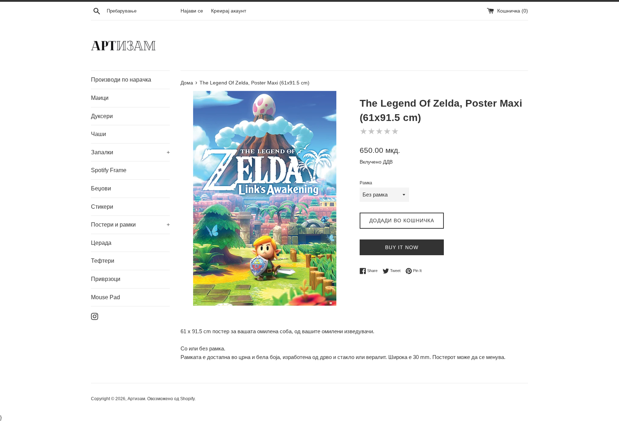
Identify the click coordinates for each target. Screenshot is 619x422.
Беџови (101, 188)
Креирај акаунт (228, 11)
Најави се (192, 11)
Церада (101, 243)
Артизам (136, 398)
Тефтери (102, 261)
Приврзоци (105, 279)
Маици (100, 98)
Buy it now (401, 247)
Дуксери (102, 116)
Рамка (366, 182)
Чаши (98, 134)
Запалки (130, 152)
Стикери (102, 207)
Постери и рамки (130, 225)
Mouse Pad (105, 297)
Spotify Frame (108, 170)
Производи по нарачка (121, 80)
